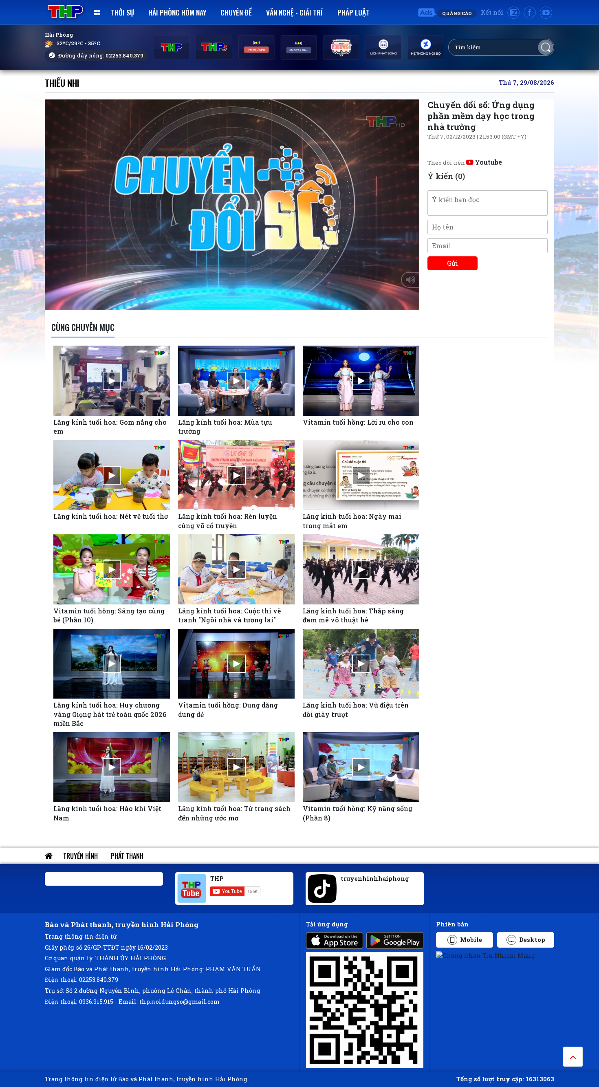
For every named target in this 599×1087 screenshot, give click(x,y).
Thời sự (122, 12)
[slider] (230, 302)
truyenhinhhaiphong (375, 878)
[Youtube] (546, 13)
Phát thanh (127, 856)
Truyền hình (80, 856)
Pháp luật (353, 12)
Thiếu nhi (62, 82)
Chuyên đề (236, 12)
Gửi (452, 263)
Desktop (532, 940)
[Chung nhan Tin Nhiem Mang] (485, 955)
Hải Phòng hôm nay (177, 12)
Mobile (471, 940)
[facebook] (530, 13)
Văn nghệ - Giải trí (294, 12)
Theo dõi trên (464, 162)
